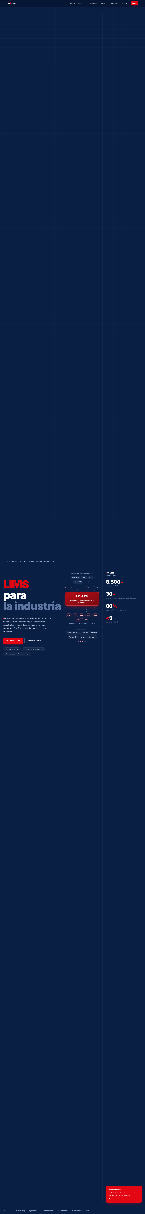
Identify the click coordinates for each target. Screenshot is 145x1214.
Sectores (81, 3)
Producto (72, 3)
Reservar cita (113, 1199)
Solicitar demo (14, 641)
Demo (134, 3)
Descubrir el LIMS (34, 641)
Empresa (113, 3)
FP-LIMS (11, 3)
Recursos (103, 3)
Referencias (92, 3)
